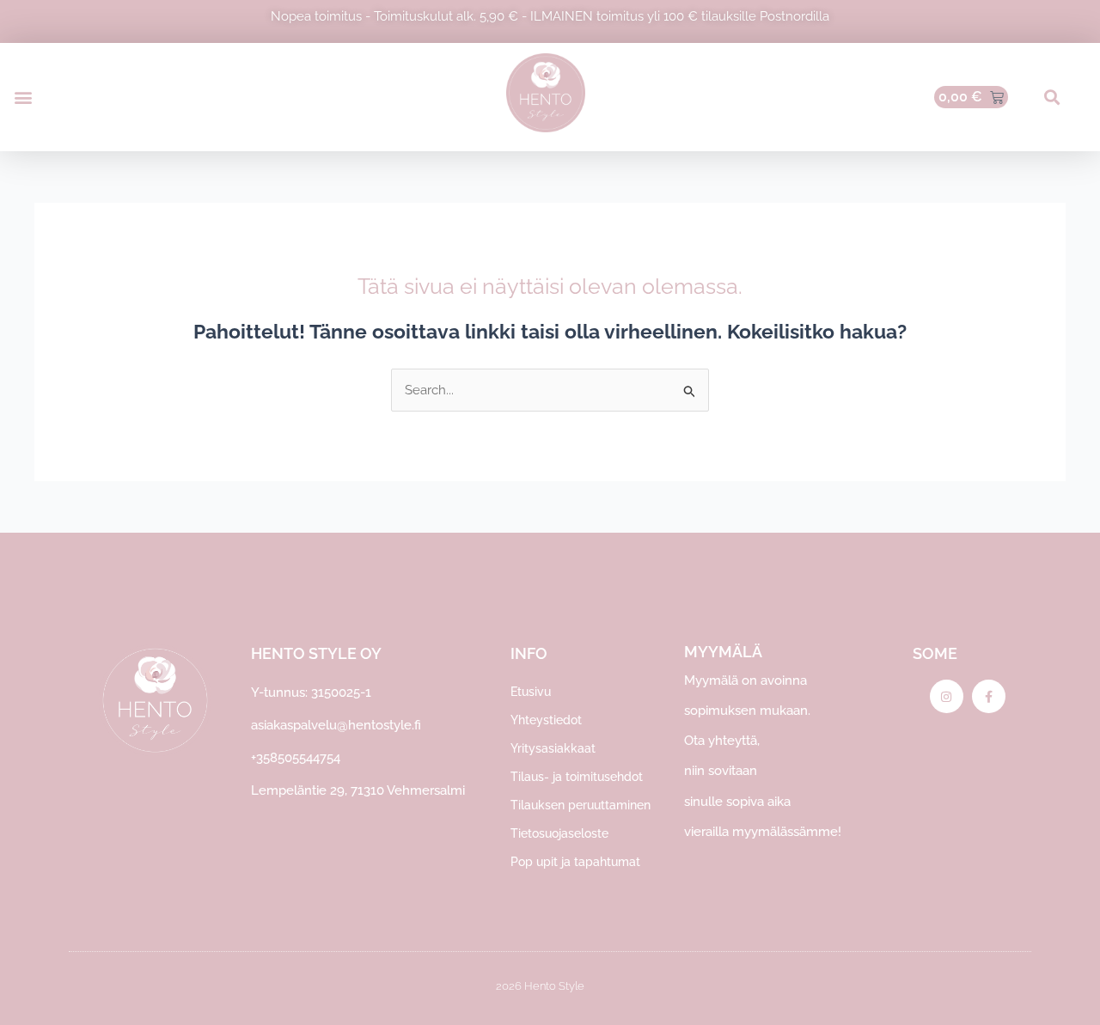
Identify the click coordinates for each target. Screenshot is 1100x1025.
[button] (23, 97)
